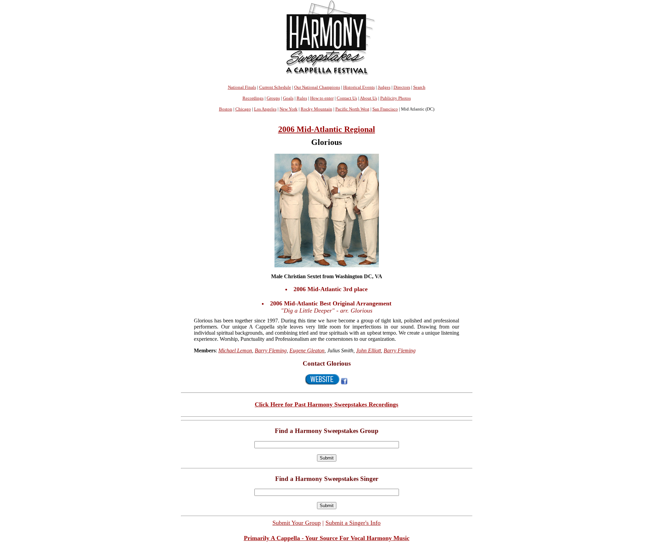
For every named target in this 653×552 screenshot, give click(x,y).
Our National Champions (317, 87)
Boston (225, 109)
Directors (402, 87)
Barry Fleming (271, 350)
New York (289, 109)
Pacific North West (352, 109)
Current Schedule (275, 87)
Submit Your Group (296, 522)
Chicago (243, 109)
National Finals (242, 87)
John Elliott (368, 350)
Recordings (253, 98)
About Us (368, 98)
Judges (384, 87)
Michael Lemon (235, 350)
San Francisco (385, 109)
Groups (273, 98)
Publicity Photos (395, 98)
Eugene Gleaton (306, 350)
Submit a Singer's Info (353, 522)
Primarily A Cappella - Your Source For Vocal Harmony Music (326, 538)
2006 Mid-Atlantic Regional (326, 129)
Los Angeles (265, 109)
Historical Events (359, 87)
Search (419, 87)
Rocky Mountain (316, 109)
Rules (302, 98)
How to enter (322, 98)
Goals (288, 98)
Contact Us (347, 98)
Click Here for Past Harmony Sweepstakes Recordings (326, 404)
